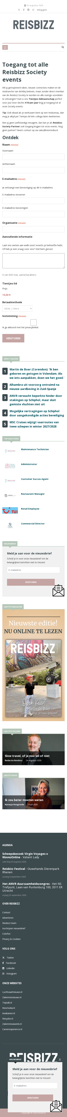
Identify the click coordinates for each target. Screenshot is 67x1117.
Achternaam (8, 163)
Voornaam (7, 150)
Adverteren (7, 917)
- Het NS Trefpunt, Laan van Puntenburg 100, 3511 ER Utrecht (32, 887)
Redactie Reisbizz (13, 760)
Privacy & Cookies (11, 939)
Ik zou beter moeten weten (24, 800)
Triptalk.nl (7, 1002)
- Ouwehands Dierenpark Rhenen (30, 870)
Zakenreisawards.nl (12, 1023)
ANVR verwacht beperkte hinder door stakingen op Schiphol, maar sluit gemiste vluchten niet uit (36, 400)
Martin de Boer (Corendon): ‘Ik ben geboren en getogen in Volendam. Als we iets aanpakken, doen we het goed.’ (37, 373)
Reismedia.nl (8, 1007)
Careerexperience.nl (12, 1029)
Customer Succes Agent (34, 479)
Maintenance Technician (35, 449)
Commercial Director (33, 523)
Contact (6, 912)
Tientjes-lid (9, 283)
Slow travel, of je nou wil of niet (27, 756)
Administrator (29, 464)
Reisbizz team (9, 923)
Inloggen (42, 9)
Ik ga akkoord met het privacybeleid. (20, 327)
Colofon (6, 933)
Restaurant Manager (33, 493)
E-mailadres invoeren (13, 194)
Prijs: (5, 288)
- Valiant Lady (25, 855)
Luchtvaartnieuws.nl (12, 992)
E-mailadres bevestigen (15, 207)
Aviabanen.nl (8, 1013)
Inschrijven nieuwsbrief (13, 928)
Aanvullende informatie (17, 236)
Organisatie (14, 223)
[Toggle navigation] (5, 47)
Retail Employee (30, 508)
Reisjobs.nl (7, 1018)
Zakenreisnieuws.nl (11, 997)
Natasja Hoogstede (14, 804)
